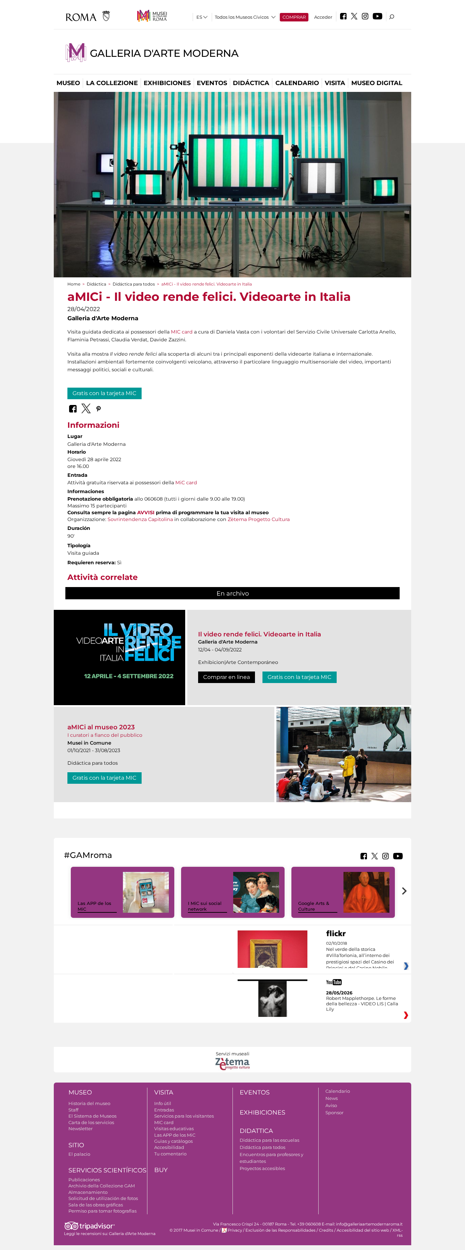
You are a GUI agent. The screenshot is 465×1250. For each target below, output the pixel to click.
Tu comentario (170, 1153)
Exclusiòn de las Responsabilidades (280, 1230)
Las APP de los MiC (174, 1135)
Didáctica (251, 83)
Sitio (76, 1145)
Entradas (164, 1110)
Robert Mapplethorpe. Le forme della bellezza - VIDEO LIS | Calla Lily (362, 1003)
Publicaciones (84, 1179)
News (331, 1098)
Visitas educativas (174, 1128)
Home (73, 284)
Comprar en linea (226, 677)
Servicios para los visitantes (184, 1116)
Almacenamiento (88, 1192)
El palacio (79, 1154)
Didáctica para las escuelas (269, 1140)
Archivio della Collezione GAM (101, 1185)
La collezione (112, 83)
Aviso (331, 1105)
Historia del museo (89, 1103)
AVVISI (146, 512)
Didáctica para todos (134, 284)
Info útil (162, 1103)
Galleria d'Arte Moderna (164, 53)
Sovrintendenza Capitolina (140, 519)
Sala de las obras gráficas (95, 1204)
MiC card (186, 483)
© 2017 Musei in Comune (194, 1230)
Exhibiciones (167, 83)
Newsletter (80, 1128)
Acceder (323, 17)
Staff (73, 1110)
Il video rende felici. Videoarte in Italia (259, 634)
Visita (335, 83)
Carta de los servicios (91, 1122)
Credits (326, 1230)
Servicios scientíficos (107, 1170)
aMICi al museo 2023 (101, 727)
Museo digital (376, 83)
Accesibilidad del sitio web (363, 1230)
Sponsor (334, 1112)
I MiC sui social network (205, 906)
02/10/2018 (360, 956)
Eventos (212, 83)
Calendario (297, 83)
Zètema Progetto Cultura (259, 519)
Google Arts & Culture (313, 906)
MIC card (182, 332)
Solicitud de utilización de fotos (103, 1198)
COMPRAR (294, 17)
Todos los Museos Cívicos (242, 17)
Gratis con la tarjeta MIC (105, 393)
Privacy (235, 1230)
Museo (68, 83)
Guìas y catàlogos (173, 1141)
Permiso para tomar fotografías (102, 1211)
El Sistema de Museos (92, 1116)
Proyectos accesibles (262, 1168)
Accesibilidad (169, 1147)
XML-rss (397, 1233)
